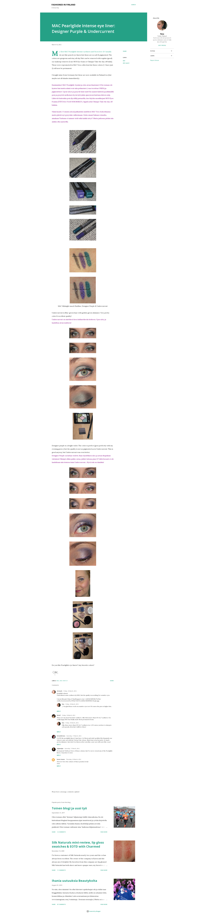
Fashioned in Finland (63, 4)
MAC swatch (126, 63)
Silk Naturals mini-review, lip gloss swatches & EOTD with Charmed (78, 844)
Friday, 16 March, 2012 (70, 691)
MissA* (59, 715)
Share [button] (125, 51)
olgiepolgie (60, 748)
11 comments (61, 870)
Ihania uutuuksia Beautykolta (74, 881)
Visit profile (162, 45)
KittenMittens (61, 736)
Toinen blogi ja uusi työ (69, 808)
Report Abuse (154, 60)
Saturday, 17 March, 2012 (73, 736)
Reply (59, 711)
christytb (59, 691)
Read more (104, 832)
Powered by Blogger (95, 911)
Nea (63, 704)
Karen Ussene (61, 759)
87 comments (61, 904)
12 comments (61, 832)
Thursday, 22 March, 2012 (73, 759)
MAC (124, 60)
